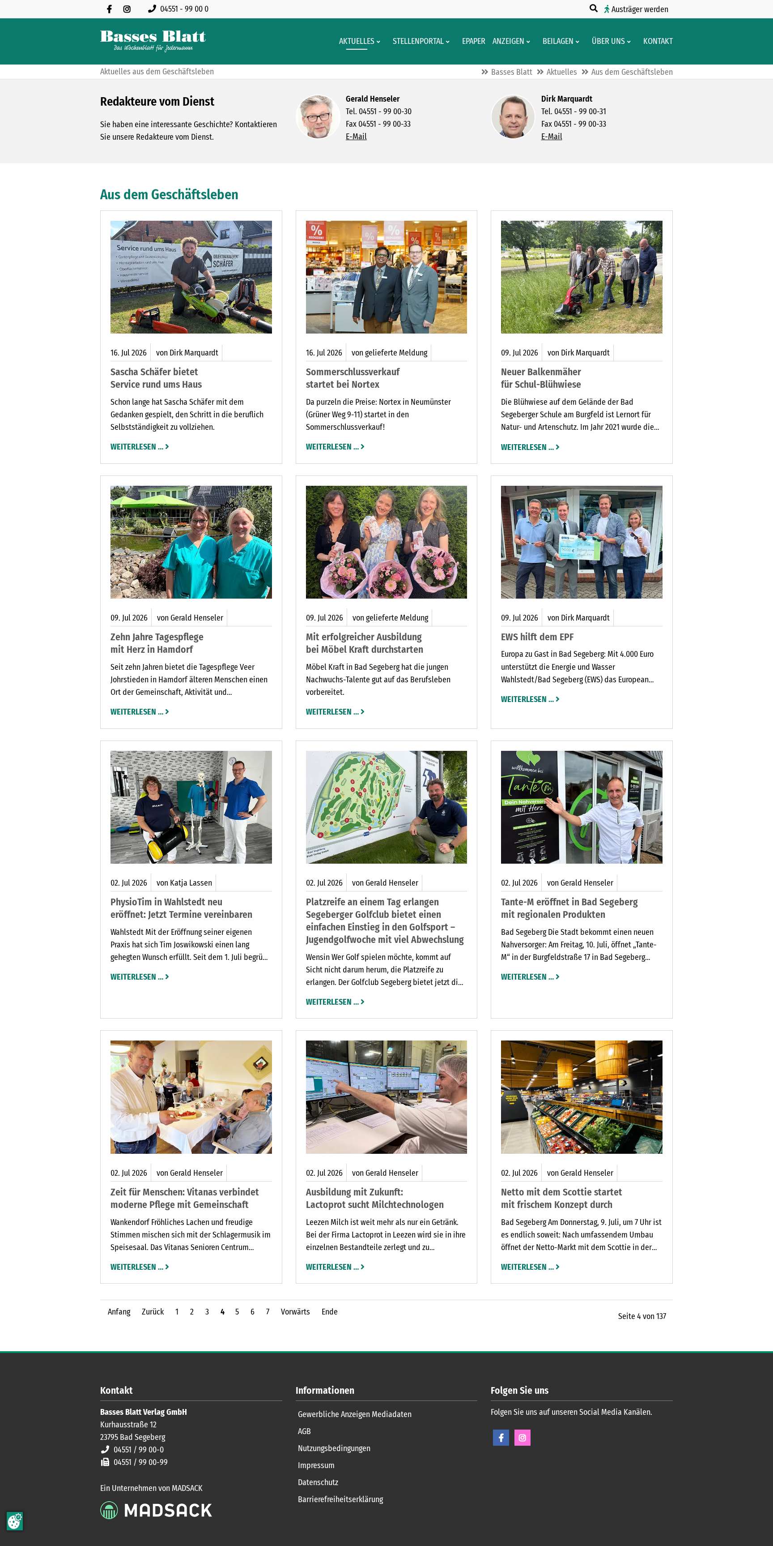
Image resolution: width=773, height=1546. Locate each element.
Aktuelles (562, 72)
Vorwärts (295, 1312)
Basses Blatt (511, 72)
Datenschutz (318, 1482)
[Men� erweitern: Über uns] (630, 41)
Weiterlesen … (136, 446)
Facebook (501, 1438)
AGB (304, 1431)
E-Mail (356, 136)
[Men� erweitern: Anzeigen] (529, 41)
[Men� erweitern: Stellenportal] (449, 41)
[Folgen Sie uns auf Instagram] (127, 9)
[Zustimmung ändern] (15, 1521)
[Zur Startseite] (153, 41)
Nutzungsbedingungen (334, 1448)
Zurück (153, 1312)
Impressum (316, 1465)
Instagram (522, 1438)
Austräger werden (640, 9)
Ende (330, 1312)
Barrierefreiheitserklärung (340, 1499)
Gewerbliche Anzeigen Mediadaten (355, 1414)
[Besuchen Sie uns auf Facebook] (109, 9)
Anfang (119, 1312)
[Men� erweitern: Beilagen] (579, 41)
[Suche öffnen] (594, 8)
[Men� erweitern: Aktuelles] (380, 41)
